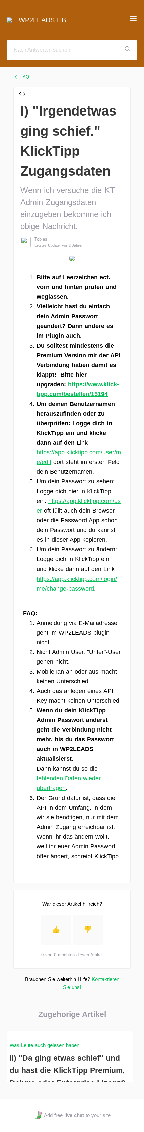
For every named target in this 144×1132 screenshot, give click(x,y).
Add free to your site (77, 1115)
